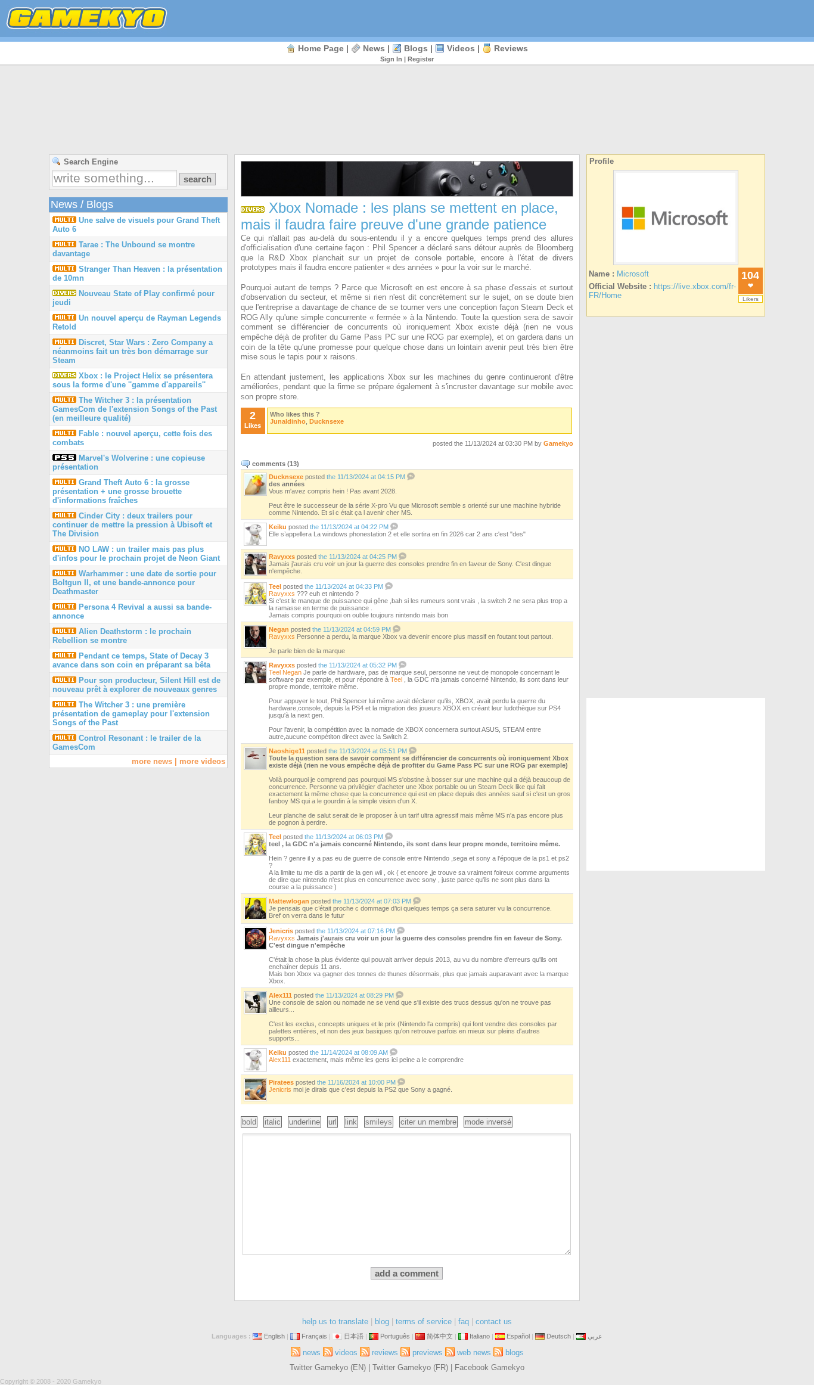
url (332, 1121)
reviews (511, 48)
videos (461, 48)
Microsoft (633, 273)
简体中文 (440, 1336)
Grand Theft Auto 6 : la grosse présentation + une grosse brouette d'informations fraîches (120, 491)
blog (382, 1321)
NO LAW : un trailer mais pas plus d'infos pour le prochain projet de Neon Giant (136, 554)
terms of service (424, 1321)
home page (321, 48)
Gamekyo (558, 443)
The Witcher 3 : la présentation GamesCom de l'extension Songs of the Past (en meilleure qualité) (134, 409)
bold (249, 1121)
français (314, 1336)
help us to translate (335, 1321)
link (351, 1121)
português (395, 1336)
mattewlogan (289, 901)
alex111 (280, 995)
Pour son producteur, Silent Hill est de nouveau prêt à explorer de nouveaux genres (136, 685)
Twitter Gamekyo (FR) (410, 1367)
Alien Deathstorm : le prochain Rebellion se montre (121, 636)
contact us (494, 1321)
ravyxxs (282, 556)
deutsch (558, 1336)
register (421, 59)
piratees (281, 1082)
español (518, 1336)
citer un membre (428, 1121)
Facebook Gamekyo (489, 1367)
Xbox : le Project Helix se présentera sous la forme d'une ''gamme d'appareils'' (132, 380)
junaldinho (288, 421)
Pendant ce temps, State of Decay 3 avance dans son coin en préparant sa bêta (131, 660)
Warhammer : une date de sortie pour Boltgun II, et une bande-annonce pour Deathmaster (134, 582)
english (274, 1336)
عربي (595, 1336)
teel (275, 586)
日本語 (353, 1336)
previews (427, 1352)
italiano (480, 1336)
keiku (278, 526)
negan (279, 629)
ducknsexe (326, 421)
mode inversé (488, 1121)
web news (474, 1352)
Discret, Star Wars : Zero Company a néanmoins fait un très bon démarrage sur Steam (132, 351)
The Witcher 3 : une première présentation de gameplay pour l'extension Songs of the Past (131, 713)
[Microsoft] (675, 264)
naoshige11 (287, 750)
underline (304, 1121)
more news (152, 761)
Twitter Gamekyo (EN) (328, 1367)
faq (463, 1321)
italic (273, 1121)
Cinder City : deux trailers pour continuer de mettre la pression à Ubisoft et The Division (132, 524)
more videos (202, 761)
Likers (750, 299)
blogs (416, 48)
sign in (391, 59)
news (374, 48)
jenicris (281, 930)
